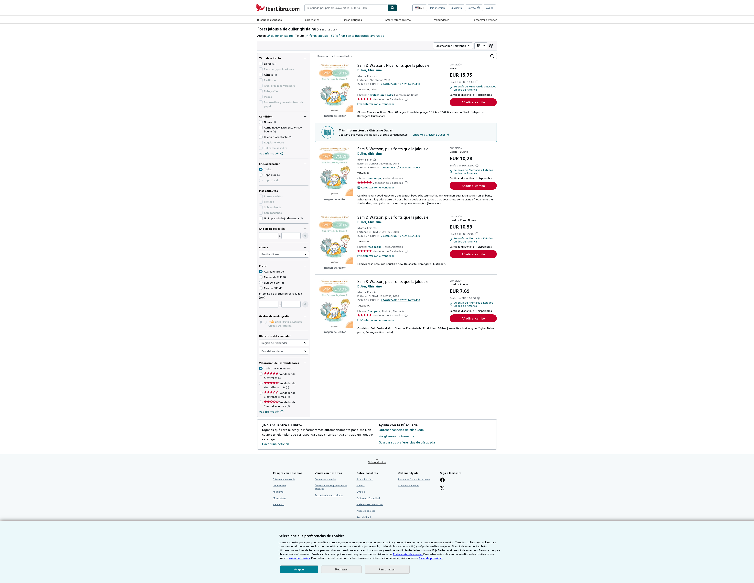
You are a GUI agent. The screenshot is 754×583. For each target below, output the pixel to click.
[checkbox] (261, 63)
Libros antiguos (352, 19)
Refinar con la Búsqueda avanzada (359, 36)
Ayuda (489, 7)
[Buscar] (392, 8)
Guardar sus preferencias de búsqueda (407, 442)
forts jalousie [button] (319, 36)
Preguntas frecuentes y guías (414, 479)
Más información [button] (269, 411)
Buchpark (374, 311)
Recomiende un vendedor (329, 495)
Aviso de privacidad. (431, 558)
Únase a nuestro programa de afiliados (331, 487)
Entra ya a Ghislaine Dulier (429, 134)
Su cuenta (456, 7)
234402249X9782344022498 (400, 83)
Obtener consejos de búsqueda (401, 430)
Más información (269, 153)
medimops (375, 178)
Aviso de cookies (366, 510)
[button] (305, 235)
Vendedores (441, 19)
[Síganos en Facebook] (442, 480)
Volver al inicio (377, 462)
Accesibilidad (364, 517)
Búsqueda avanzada (269, 19)
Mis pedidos (279, 498)
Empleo (361, 491)
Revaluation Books (380, 94)
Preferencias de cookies (408, 554)
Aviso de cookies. (299, 558)
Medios (361, 485)
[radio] (261, 175)
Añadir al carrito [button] (473, 102)
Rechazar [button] (341, 569)
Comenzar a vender (484, 19)
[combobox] (346, 8)
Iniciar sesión (437, 7)
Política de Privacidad (368, 498)
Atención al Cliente (408, 485)
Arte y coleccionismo (398, 19)
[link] (491, 46)
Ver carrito (278, 504)
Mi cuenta (278, 491)
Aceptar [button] (299, 569)
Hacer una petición (275, 444)
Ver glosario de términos (396, 436)
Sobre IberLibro (365, 479)
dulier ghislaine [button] (282, 36)
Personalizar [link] (387, 569)
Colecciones (312, 19)
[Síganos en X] (442, 488)
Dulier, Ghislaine (369, 70)
